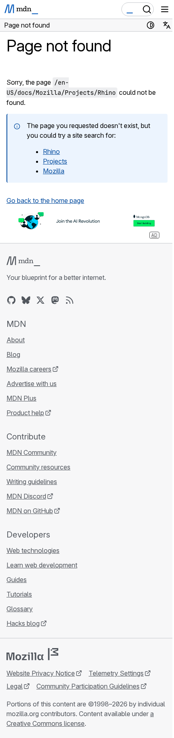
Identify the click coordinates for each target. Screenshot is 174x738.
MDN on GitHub (29, 511)
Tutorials (19, 594)
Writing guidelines (31, 482)
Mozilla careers (28, 369)
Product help (25, 413)
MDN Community (31, 452)
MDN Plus (21, 398)
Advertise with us (31, 384)
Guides (16, 580)
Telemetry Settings (116, 673)
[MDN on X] (40, 300)
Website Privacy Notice (40, 673)
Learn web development (41, 565)
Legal (14, 686)
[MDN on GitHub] (11, 300)
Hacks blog (23, 623)
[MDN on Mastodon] (55, 300)
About (15, 340)
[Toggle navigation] (164, 9)
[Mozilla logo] (32, 654)
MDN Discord (26, 496)
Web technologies (32, 550)
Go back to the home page (45, 200)
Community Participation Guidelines (88, 686)
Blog (13, 354)
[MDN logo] (23, 261)
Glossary (19, 609)
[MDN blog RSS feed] (69, 300)
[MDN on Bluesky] (26, 300)
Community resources (38, 467)
